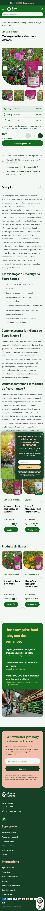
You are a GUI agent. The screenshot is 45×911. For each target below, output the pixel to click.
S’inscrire (29, 467)
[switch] (40, 907)
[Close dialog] (42, 434)
